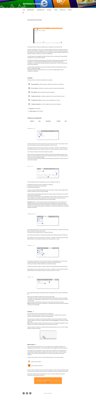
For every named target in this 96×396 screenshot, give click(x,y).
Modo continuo (33, 111)
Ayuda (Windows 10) (40, 9)
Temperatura (48, 121)
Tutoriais (56, 9)
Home (24, 9)
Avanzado (56, 320)
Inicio (39, 121)
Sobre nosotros (63, 9)
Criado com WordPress (48, 393)
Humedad (58, 121)
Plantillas (31, 108)
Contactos (70, 9)
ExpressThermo (32, 4)
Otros (66, 121)
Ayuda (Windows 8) (30, 9)
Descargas (49, 9)
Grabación (32, 121)
